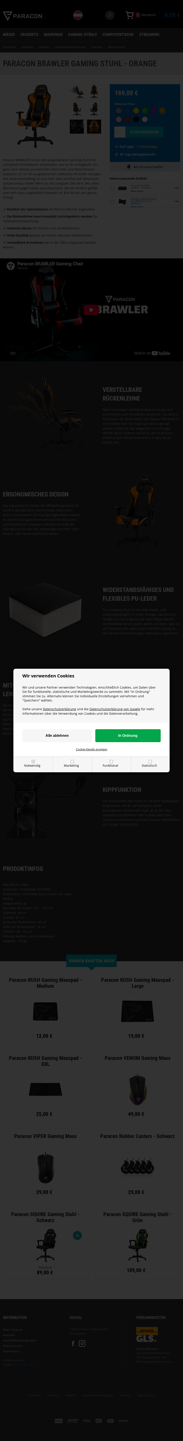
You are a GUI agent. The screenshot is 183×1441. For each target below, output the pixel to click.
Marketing (71, 765)
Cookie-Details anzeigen (91, 749)
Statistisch (149, 765)
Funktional (110, 765)
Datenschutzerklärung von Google (114, 709)
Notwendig (32, 765)
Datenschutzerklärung (59, 709)
